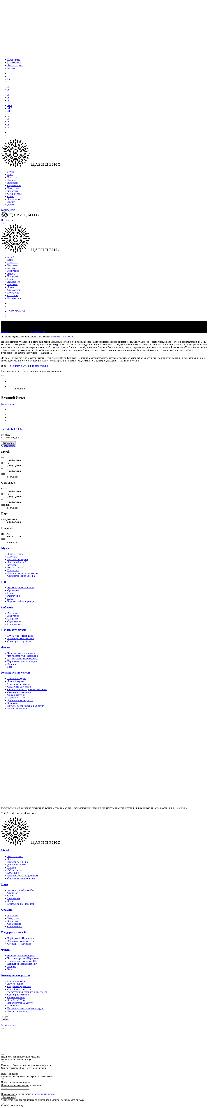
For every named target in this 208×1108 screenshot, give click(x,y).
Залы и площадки (16, 678)
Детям (10, 204)
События (7, 607)
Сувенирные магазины (19, 692)
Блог (9, 666)
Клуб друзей (13, 292)
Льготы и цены (15, 554)
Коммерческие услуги (15, 672)
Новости (11, 180)
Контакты (12, 177)
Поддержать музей (13, 629)
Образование (14, 185)
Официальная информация (21, 576)
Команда (11, 565)
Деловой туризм (15, 681)
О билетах (12, 295)
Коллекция (13, 570)
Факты (6, 647)
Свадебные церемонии (19, 684)
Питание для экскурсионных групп (25, 706)
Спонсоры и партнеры (19, 641)
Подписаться (14, 298)
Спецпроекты (14, 193)
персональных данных (44, 1094)
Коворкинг (13, 703)
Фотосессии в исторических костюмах (27, 689)
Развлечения (13, 595)
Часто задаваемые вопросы (21, 653)
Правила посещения (17, 559)
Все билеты (7, 220)
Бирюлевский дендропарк (20, 601)
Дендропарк (13, 199)
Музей (10, 171)
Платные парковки (17, 708)
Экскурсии (13, 188)
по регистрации (40, 366)
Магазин (11, 268)
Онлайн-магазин (16, 695)
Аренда (11, 202)
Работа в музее (15, 567)
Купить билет (8, 209)
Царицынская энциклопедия (22, 661)
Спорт (10, 196)
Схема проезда (8, 446)
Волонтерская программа (20, 638)
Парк (10, 174)
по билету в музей (19, 366)
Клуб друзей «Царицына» (20, 635)
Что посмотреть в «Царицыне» (23, 656)
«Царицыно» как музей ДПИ (22, 658)
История (11, 664)
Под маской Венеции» (63, 336)
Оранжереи (13, 590)
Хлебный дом (37, 331)
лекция (5, 331)
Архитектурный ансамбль (20, 587)
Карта (10, 598)
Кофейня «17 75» (16, 697)
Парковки (12, 284)
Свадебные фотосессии (19, 686)
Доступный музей (16, 562)
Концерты (12, 191)
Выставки (12, 182)
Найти (5, 1020)
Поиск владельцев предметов (22, 573)
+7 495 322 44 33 (12, 428)
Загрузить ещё (8, 1025)
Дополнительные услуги (20, 700)
